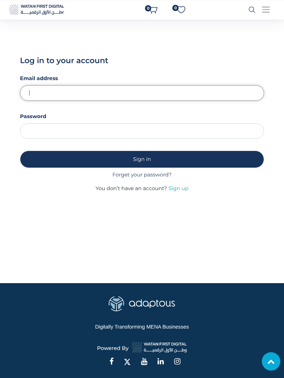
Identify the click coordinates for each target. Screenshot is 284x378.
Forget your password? (142, 174)
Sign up (179, 188)
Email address (39, 78)
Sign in (142, 159)
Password (33, 116)
